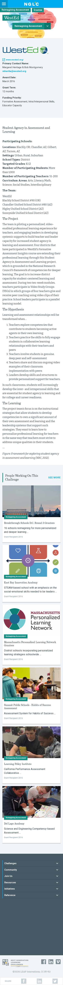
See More (54, 477)
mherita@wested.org (14, 71)
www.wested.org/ (15, 59)
